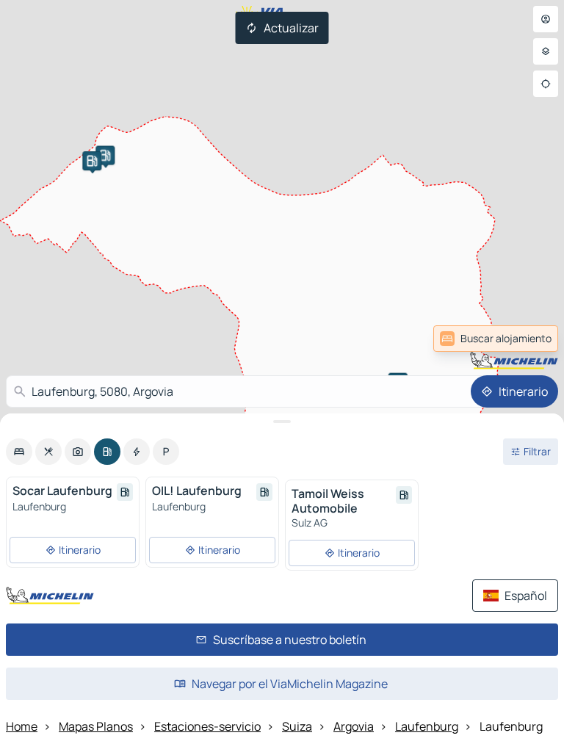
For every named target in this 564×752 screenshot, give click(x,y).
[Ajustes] (545, 51)
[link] (523, 338)
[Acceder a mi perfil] (545, 19)
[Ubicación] (545, 83)
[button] (105, 154)
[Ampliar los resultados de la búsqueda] (282, 421)
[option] (19, 451)
